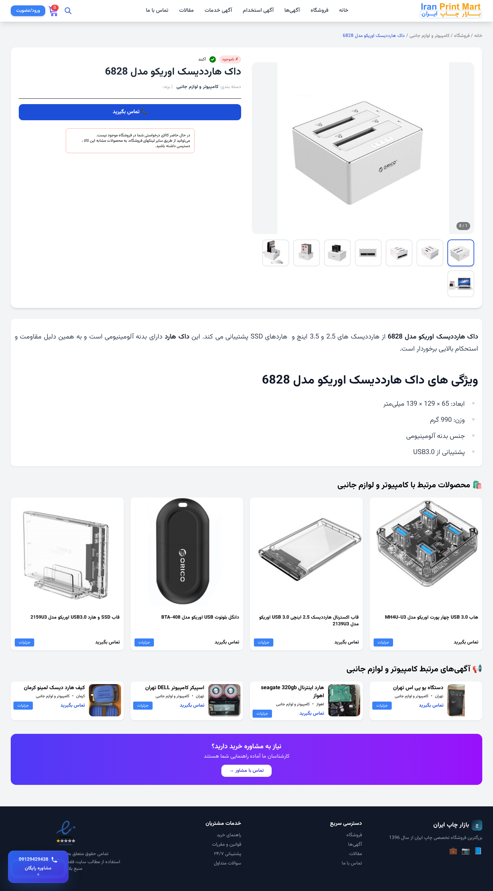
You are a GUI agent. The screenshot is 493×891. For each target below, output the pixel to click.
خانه (343, 11)
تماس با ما (157, 11)
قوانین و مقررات (226, 844)
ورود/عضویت (28, 10)
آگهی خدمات (218, 11)
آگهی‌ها (292, 10)
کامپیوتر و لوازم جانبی (429, 36)
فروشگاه (319, 10)
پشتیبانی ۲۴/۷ (227, 854)
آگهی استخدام (258, 11)
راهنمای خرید (229, 835)
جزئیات (383, 642)
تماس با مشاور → (246, 770)
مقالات (186, 11)
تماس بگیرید (126, 112)
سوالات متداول (227, 863)
